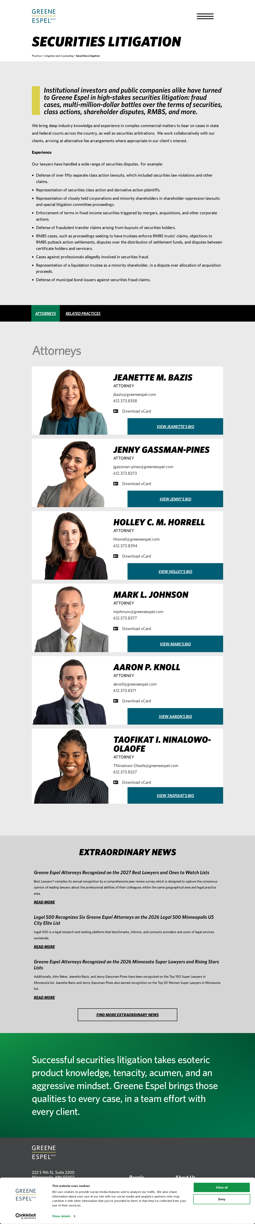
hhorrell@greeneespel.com (136, 539)
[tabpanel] (127, 579)
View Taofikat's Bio (175, 795)
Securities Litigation (88, 55)
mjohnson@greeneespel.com (138, 611)
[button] (205, 16)
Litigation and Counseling (58, 55)
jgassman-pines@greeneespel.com (143, 466)
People (136, 1177)
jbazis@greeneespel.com (134, 394)
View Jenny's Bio (175, 499)
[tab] (45, 313)
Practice (37, 55)
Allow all (222, 1187)
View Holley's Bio (175, 571)
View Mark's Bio (175, 644)
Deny (221, 1199)
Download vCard (136, 411)
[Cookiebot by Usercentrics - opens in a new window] (25, 1216)
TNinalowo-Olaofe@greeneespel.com (145, 765)
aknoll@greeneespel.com (135, 684)
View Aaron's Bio (175, 716)
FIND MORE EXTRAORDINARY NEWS (127, 1014)
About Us (185, 1177)
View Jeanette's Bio (175, 426)
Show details (61, 1216)
